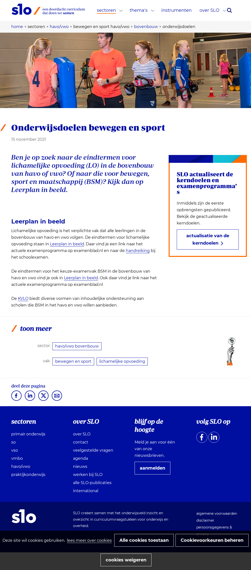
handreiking (138, 250)
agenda (80, 458)
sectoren (106, 10)
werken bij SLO (87, 474)
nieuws (80, 466)
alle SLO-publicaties (92, 482)
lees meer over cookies (89, 540)
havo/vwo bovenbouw (77, 346)
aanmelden (154, 469)
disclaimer (205, 520)
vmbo (17, 458)
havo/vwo (20, 466)
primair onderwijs (28, 434)
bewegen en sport (73, 361)
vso (14, 450)
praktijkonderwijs (28, 474)
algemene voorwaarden (216, 513)
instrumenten (176, 10)
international (85, 490)
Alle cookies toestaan (144, 540)
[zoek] (229, 10)
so (13, 442)
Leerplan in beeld (67, 244)
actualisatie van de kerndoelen (207, 239)
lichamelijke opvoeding (122, 361)
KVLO (23, 298)
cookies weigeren (126, 560)
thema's (139, 10)
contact (80, 442)
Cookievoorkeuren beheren (212, 540)
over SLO (209, 10)
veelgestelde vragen (93, 450)
